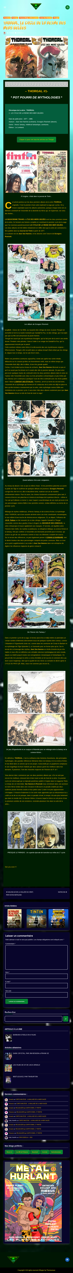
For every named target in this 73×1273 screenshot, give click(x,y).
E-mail (8, 981)
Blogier (41, 1270)
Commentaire (10, 944)
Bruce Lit (9, 1152)
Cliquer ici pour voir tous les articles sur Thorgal (36, 139)
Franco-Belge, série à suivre (29, 18)
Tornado (11, 33)
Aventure (7, 18)
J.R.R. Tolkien (10, 520)
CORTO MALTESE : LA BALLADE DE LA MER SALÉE (13, 919)
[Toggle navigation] (4, 7)
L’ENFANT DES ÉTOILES (23, 382)
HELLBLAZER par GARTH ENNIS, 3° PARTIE (28, 1108)
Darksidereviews (56, 1152)
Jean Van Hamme (45, 18)
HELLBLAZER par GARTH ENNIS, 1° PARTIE (28, 1129)
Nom (7, 972)
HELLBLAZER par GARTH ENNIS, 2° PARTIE (28, 1124)
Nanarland (35, 1152)
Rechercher (10, 1012)
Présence (11, 1103)
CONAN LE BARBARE (54, 537)
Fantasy (14, 18)
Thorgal (55, 18)
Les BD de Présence (22, 1152)
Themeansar (51, 1270)
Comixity (44, 1152)
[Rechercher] (65, 1019)
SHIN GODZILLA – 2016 (25, 1137)
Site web (8, 991)
